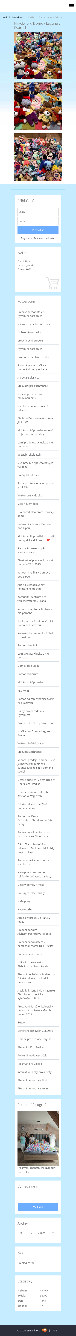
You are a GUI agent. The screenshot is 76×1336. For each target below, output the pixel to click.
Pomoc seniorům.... (29, 674)
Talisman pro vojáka (29, 1063)
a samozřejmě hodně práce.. (34, 324)
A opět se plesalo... (28, 377)
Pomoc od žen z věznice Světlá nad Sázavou (35, 700)
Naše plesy (24, 901)
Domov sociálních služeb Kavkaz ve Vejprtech (32, 794)
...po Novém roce (27, 503)
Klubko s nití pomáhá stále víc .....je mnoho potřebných (35, 432)
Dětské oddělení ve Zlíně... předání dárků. (33, 806)
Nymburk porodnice (29, 348)
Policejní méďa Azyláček (32, 1055)
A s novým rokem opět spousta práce (31, 550)
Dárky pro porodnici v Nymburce (30, 713)
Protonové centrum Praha (33, 357)
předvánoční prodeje (30, 340)
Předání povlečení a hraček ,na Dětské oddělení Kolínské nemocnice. (36, 978)
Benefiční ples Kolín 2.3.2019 (35, 1030)
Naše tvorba (24, 909)
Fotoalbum (17, 17)
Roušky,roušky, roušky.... (32, 893)
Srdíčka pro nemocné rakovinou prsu (30, 396)
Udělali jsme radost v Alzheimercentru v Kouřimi (33, 964)
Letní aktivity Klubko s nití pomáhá (33, 655)
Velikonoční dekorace (30, 743)
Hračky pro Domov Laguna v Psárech (34, 733)
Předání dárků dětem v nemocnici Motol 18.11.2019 (35, 943)
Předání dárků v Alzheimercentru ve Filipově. (34, 931)
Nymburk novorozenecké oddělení (32, 408)
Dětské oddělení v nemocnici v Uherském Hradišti (36, 781)
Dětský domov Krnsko (30, 884)
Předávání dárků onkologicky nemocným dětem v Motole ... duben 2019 (35, 1010)
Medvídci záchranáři (29, 751)
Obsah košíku (25, 269)
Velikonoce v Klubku (29, 495)
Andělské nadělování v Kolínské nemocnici (31, 586)
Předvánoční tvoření (29, 954)
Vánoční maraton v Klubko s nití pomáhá (34, 611)
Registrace (26, 238)
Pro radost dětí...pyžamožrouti (35, 723)
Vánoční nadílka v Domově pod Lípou (33, 574)
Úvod (4, 17)
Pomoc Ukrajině (27, 645)
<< (22, 1233)
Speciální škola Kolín (29, 454)
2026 (42, 1233)
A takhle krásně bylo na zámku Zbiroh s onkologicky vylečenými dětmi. (36, 994)
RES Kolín (23, 690)
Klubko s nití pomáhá (30, 682)
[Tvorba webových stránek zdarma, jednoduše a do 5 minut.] (44, 1330)
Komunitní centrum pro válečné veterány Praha (31, 598)
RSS (55, 1330)
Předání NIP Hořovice (30, 1047)
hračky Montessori (28, 475)
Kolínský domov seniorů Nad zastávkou (35, 635)
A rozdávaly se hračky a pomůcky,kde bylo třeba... (33, 367)
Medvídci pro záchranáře (32, 385)
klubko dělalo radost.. (30, 332)
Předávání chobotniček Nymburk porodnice (31, 313)
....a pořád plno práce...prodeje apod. (36, 514)
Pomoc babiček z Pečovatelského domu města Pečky (34, 820)
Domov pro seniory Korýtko (34, 1039)
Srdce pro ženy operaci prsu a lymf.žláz (35, 485)
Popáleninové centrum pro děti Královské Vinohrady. (33, 834)
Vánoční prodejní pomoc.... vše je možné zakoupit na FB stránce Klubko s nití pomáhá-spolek (36, 765)
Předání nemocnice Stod (32, 1080)
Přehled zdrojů (26, 1263)
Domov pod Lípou (28, 665)
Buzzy (21, 1022)
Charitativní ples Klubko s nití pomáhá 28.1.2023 (35, 562)
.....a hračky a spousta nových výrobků (35, 464)
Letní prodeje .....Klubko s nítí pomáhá (35, 444)
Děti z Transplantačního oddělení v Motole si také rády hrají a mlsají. (35, 848)
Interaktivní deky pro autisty (34, 1072)
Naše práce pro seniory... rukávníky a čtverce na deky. (34, 874)
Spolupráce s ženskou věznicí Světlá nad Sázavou (35, 623)
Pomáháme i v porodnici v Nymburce (33, 862)
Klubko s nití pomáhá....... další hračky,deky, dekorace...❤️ (36, 538)
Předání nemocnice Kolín (32, 1088)
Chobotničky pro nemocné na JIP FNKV (35, 420)
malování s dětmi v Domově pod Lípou (34, 526)
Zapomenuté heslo (44, 238)
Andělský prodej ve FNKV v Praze (33, 919)
